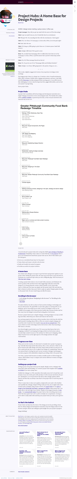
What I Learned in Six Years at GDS (42, 451)
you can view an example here (49, 323)
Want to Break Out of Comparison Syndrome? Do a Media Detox (43, 433)
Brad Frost (20, 416)
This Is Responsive (34, 422)
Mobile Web (28, 423)
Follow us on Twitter (11, 478)
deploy (34, 392)
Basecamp (26, 80)
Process (13, 32)
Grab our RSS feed (4, 478)
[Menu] (75, 2)
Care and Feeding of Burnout (24, 432)
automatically (28, 392)
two (52, 254)
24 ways (25, 2)
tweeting (20, 420)
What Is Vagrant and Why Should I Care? (60, 451)
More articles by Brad (22, 425)
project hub (49, 386)
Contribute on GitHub (19, 478)
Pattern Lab (41, 422)
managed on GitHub (44, 388)
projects (56, 254)
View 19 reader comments (23, 471)
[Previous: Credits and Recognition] (75, 6)
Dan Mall (22, 302)
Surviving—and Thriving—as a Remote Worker (25, 452)
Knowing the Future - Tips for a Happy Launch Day (60, 433)
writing (23, 420)
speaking (29, 420)
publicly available (26, 97)
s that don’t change (24, 279)
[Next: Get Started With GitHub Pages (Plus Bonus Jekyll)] (75, 11)
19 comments (12, 35)
